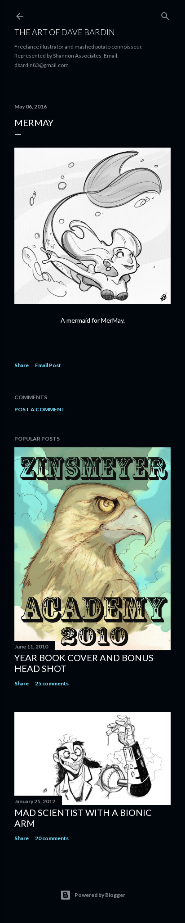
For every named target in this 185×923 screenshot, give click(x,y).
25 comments (52, 683)
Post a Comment (39, 409)
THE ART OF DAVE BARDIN (64, 32)
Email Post (48, 365)
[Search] (165, 14)
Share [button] (21, 365)
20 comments (52, 838)
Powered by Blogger (100, 894)
